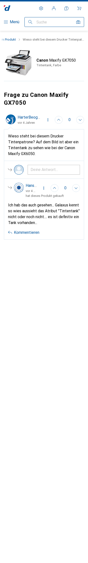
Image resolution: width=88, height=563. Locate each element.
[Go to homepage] (7, 8)
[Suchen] (30, 22)
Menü (14, 22)
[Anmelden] (54, 8)
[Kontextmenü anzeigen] (48, 120)
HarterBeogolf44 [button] (32, 117)
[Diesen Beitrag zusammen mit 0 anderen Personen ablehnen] (80, 120)
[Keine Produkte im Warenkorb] (79, 8)
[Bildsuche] (78, 22)
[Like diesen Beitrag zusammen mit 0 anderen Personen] (59, 120)
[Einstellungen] (41, 8)
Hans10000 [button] (35, 185)
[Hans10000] (25, 188)
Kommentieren (26, 232)
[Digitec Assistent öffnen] (66, 8)
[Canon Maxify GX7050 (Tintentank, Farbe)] (44, 63)
